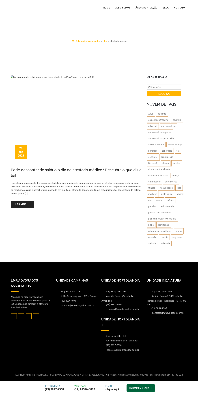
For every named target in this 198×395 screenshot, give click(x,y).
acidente (162, 114)
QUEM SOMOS (122, 7)
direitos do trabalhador (159, 169)
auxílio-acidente (156, 144)
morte (159, 200)
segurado (177, 237)
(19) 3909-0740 (68, 300)
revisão (164, 237)
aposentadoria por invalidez (161, 138)
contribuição (167, 157)
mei (150, 200)
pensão (152, 206)
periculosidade (167, 206)
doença (175, 175)
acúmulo (177, 120)
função (151, 188)
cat (177, 151)
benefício (152, 151)
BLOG (166, 7)
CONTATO (179, 7)
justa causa (166, 194)
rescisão (152, 237)
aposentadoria (168, 126)
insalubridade (166, 188)
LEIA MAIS (20, 204)
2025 (150, 114)
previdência (163, 225)
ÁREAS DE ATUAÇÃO (146, 7)
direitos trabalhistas (158, 175)
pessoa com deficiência (159, 212)
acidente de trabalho (158, 120)
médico (170, 200)
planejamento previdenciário (162, 218)
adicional (152, 126)
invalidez (152, 194)
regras (179, 231)
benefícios (167, 151)
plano (151, 225)
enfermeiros (171, 181)
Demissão (153, 163)
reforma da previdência (159, 231)
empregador (154, 181)
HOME (106, 7)
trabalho (152, 243)
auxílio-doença (175, 144)
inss (179, 188)
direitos (176, 163)
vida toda (165, 243)
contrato (152, 157)
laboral (180, 194)
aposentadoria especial (159, 132)
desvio (165, 163)
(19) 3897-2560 (114, 304)
